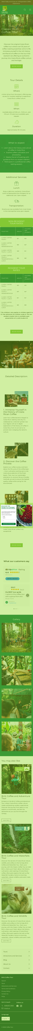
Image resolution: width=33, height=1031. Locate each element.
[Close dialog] (31, 505)
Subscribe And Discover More (8, 523)
